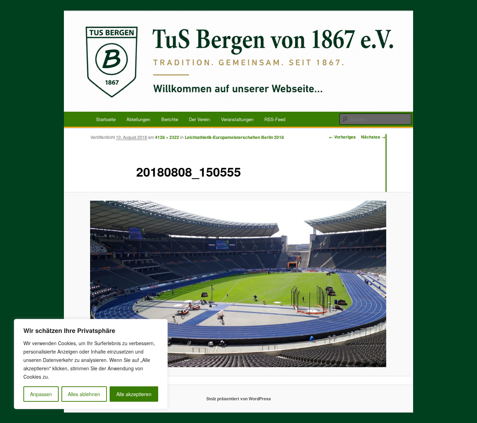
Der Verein (199, 119)
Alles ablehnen (84, 394)
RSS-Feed (274, 119)
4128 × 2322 (167, 137)
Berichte (169, 119)
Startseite (106, 119)
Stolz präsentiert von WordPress (238, 398)
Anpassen (41, 394)
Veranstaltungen (237, 119)
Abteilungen (138, 119)
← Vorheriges (342, 137)
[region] (91, 364)
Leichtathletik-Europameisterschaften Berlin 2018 (234, 137)
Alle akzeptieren (134, 394)
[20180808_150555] (238, 284)
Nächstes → (373, 137)
